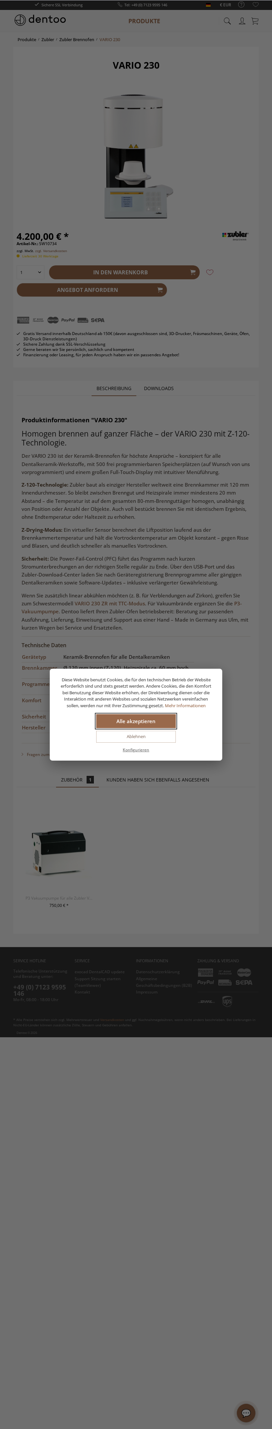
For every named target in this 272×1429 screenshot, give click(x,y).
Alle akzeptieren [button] (136, 721)
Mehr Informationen (185, 706)
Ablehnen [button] (136, 736)
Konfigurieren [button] (136, 750)
